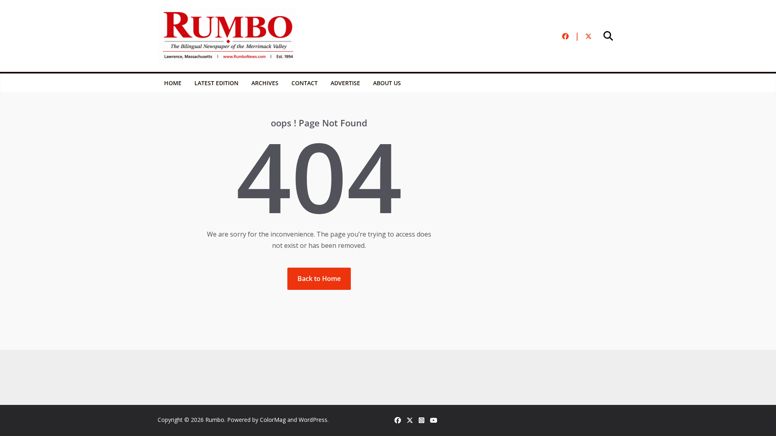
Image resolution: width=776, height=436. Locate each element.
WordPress (313, 419)
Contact (304, 83)
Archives (264, 83)
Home (172, 83)
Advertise (345, 83)
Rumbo (214, 419)
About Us (387, 83)
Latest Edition (216, 83)
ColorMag (273, 419)
